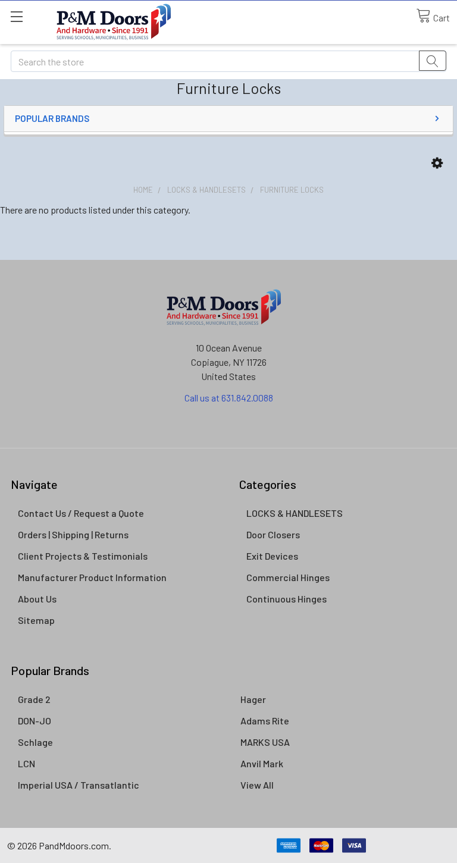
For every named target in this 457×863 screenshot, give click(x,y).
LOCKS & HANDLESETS (294, 513)
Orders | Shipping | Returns (73, 534)
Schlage (35, 742)
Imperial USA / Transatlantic (78, 784)
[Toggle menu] (16, 16)
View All (257, 784)
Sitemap (36, 620)
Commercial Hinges (288, 577)
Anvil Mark (261, 763)
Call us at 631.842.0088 (228, 397)
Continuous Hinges (286, 598)
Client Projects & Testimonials (83, 555)
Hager (253, 699)
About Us (37, 598)
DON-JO (34, 720)
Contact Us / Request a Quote (81, 513)
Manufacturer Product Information (92, 577)
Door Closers (273, 534)
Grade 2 (34, 699)
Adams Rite (264, 720)
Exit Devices (272, 555)
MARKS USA (265, 742)
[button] (437, 163)
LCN (26, 763)
